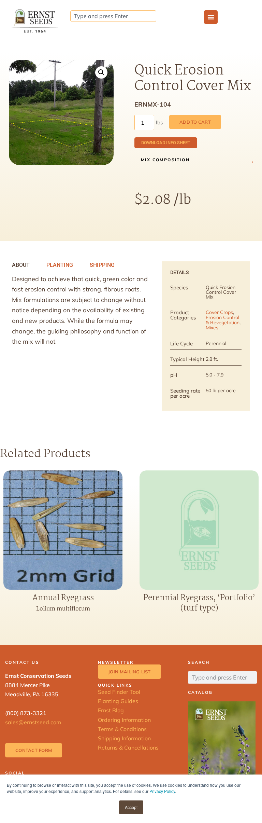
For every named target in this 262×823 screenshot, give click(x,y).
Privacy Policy (162, 791)
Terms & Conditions (122, 729)
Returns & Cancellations (128, 747)
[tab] (21, 265)
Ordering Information (124, 719)
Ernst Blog (111, 710)
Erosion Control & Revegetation (222, 320)
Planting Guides (118, 701)
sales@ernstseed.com (33, 722)
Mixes (212, 328)
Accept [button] (131, 807)
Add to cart (195, 122)
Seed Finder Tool (119, 691)
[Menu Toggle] (211, 17)
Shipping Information (124, 738)
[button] (101, 72)
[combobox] (113, 16)
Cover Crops (219, 312)
